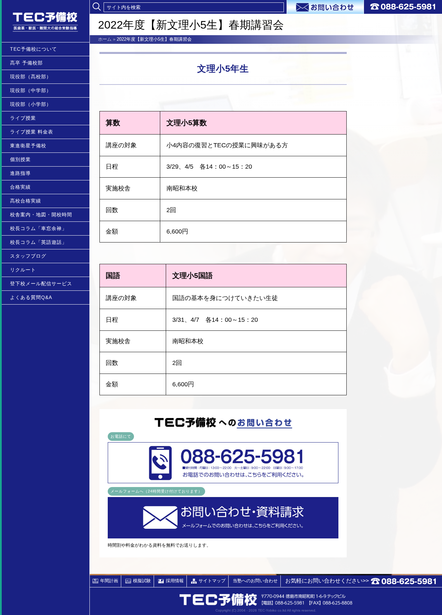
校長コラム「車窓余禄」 (38, 228)
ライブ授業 (23, 118)
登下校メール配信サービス (41, 283)
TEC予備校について (33, 49)
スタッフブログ (28, 256)
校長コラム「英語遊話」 (38, 242)
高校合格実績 (25, 201)
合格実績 (20, 187)
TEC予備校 (45, 21)
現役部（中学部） (30, 90)
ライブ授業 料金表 (31, 132)
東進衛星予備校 (28, 145)
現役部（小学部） (30, 104)
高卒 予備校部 (26, 63)
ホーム (105, 39)
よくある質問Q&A (31, 297)
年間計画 (109, 580)
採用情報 (175, 580)
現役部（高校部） (30, 76)
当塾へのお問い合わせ (255, 580)
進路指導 (20, 173)
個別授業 (20, 159)
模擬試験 (142, 580)
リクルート (23, 269)
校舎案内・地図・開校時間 (41, 214)
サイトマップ (212, 580)
